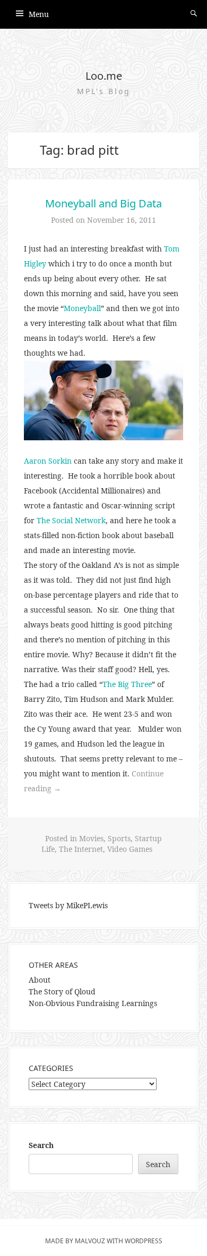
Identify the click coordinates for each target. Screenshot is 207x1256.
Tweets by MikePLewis (68, 905)
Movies (91, 838)
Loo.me (103, 76)
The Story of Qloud (62, 991)
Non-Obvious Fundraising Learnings (93, 1003)
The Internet (81, 849)
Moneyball (82, 308)
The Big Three (127, 684)
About (39, 980)
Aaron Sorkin (48, 461)
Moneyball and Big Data (103, 203)
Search (41, 1145)
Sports (119, 838)
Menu (39, 14)
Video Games (129, 849)
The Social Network (71, 520)
